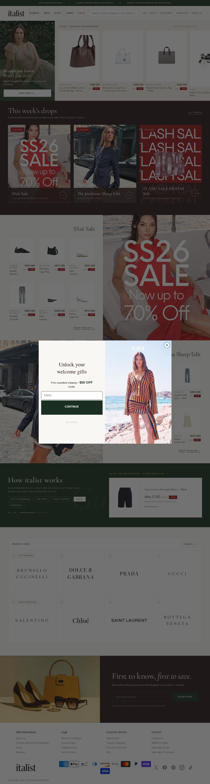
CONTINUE (72, 406)
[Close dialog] (167, 345)
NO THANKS (72, 422)
